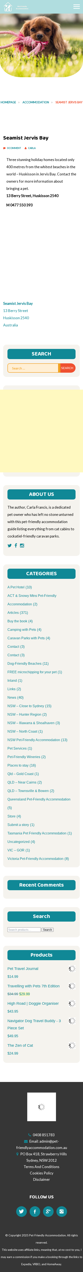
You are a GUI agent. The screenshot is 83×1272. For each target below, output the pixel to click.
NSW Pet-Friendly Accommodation (33, 740)
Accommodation (36, 102)
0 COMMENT (14, 148)
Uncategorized (18, 842)
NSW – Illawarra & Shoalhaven (30, 723)
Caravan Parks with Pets (26, 638)
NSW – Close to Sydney (25, 706)
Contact (13, 646)
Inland (12, 680)
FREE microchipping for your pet (32, 672)
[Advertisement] (41, 431)
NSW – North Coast (22, 731)
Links (11, 689)
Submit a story (18, 825)
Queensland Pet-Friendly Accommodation (38, 799)
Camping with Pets (21, 629)
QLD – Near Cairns (21, 782)
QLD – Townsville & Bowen (28, 791)
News (11, 697)
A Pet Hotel (15, 587)
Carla (32, 148)
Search (47, 929)
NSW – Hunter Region (24, 714)
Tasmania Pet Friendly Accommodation (36, 833)
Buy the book (17, 621)
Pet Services (17, 748)
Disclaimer (41, 1179)
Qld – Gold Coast (20, 774)
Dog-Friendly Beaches (24, 663)
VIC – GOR (15, 850)
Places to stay (18, 765)
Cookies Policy (41, 1173)
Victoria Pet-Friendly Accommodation (35, 859)
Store (11, 816)
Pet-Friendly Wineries (23, 757)
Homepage (8, 102)
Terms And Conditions (41, 1166)
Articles (13, 612)
